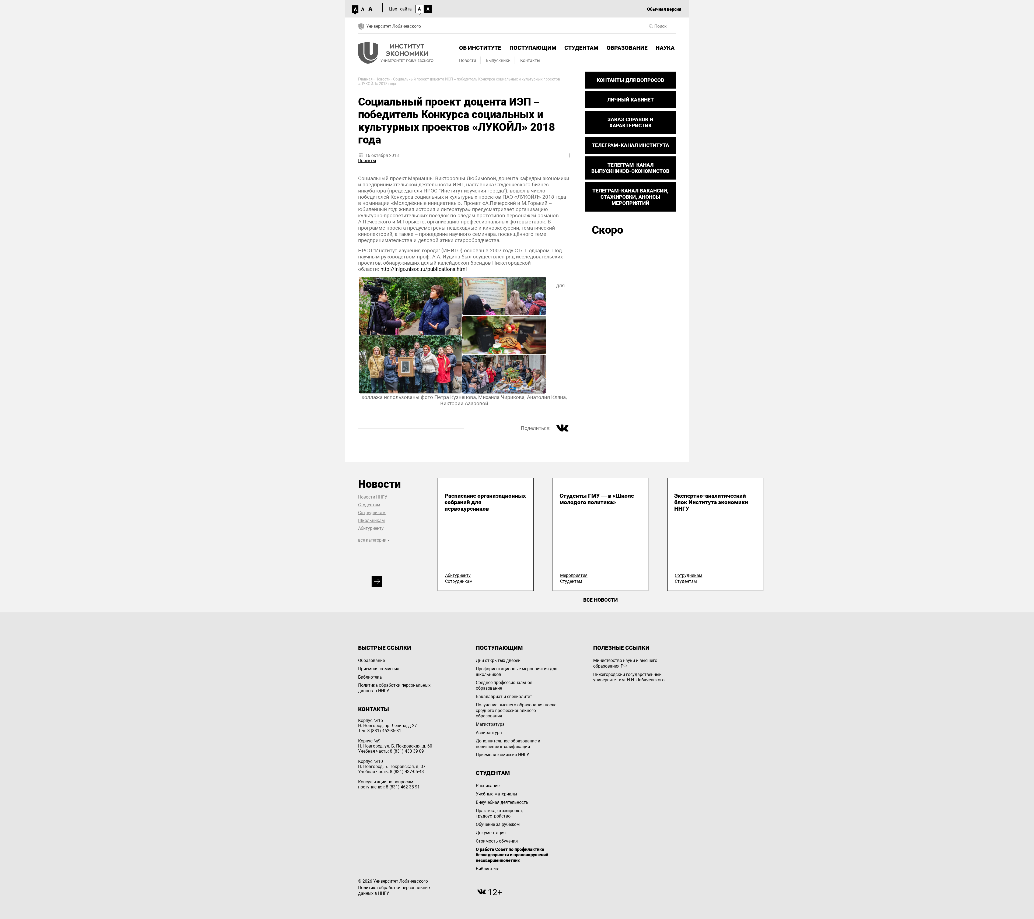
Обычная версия (664, 9)
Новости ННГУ (372, 497)
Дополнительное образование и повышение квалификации (508, 743)
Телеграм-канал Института (630, 145)
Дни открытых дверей (498, 660)
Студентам (581, 48)
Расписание (487, 785)
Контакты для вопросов (630, 80)
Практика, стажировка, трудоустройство (499, 813)
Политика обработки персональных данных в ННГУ (394, 688)
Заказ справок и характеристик (630, 122)
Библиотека (370, 677)
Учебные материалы (496, 794)
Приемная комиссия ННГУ (502, 754)
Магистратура (490, 724)
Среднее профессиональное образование (504, 685)
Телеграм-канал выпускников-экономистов (630, 168)
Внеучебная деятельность (502, 802)
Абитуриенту (371, 528)
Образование (627, 48)
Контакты (530, 60)
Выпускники (498, 60)
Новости (467, 60)
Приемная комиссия (378, 668)
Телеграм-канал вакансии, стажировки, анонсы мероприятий (630, 197)
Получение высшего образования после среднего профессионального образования (516, 710)
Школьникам (371, 520)
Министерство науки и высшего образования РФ (625, 663)
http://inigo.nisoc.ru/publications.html (423, 269)
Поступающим (532, 48)
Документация (491, 832)
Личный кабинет (630, 100)
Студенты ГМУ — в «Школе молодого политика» (597, 499)
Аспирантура (489, 732)
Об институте (480, 48)
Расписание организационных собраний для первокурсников (485, 502)
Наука (665, 48)
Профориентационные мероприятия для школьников (516, 671)
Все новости (600, 600)
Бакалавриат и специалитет (504, 696)
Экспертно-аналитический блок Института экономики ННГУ (711, 502)
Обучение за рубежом (498, 824)
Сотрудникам (372, 512)
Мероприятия (574, 575)
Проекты (367, 160)
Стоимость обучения (497, 841)
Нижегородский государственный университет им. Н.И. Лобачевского (629, 677)
